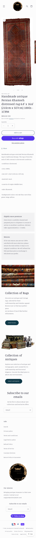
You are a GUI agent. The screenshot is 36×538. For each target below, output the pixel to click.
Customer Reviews (9, 453)
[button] (4, 6)
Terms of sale (15, 534)
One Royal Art (10, 528)
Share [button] (5, 148)
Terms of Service (9, 448)
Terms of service (18, 531)
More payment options (18, 143)
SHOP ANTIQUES (13, 381)
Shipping (11, 118)
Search (6, 426)
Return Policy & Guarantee (12, 457)
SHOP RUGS (12, 323)
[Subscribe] (30, 410)
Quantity (4, 122)
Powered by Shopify (19, 528)
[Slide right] (22, 90)
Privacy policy (8, 431)
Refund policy (29, 528)
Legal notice (23, 534)
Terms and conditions (11, 435)
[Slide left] (14, 90)
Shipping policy (28, 531)
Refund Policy (8, 444)
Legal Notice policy (10, 440)
